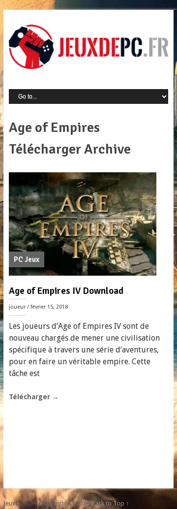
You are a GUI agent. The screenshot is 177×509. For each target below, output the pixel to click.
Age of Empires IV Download (66, 291)
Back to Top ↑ (110, 503)
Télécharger (34, 397)
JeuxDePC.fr (20, 503)
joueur (17, 307)
